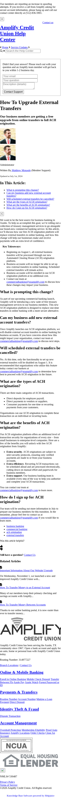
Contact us (47, 22)
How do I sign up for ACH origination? (27, 207)
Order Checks (37, 733)
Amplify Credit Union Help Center (17, 33)
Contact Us (29, 554)
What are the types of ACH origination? (27, 201)
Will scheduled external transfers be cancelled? (30, 199)
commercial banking (17, 529)
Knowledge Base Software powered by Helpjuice (30, 796)
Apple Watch (31, 682)
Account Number (27, 699)
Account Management (18, 723)
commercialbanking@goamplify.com (25, 281)
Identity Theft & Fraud (19, 709)
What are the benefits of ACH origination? (28, 205)
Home (5, 47)
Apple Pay (19, 682)
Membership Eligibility (33, 730)
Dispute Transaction (10, 716)
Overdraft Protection (10, 730)
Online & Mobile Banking (21, 672)
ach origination (14, 532)
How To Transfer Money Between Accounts (23, 604)
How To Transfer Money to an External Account (25, 587)
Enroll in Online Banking (13, 679)
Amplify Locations (20, 733)
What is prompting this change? (23, 190)
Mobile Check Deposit (38, 679)
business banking (15, 526)
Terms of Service (8, 785)
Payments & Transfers (18, 692)
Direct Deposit (17, 702)
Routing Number (8, 699)
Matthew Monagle (21, 170)
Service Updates (19, 47)
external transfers (15, 535)
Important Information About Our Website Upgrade (26, 570)
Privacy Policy (7, 782)
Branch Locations (9, 665)
